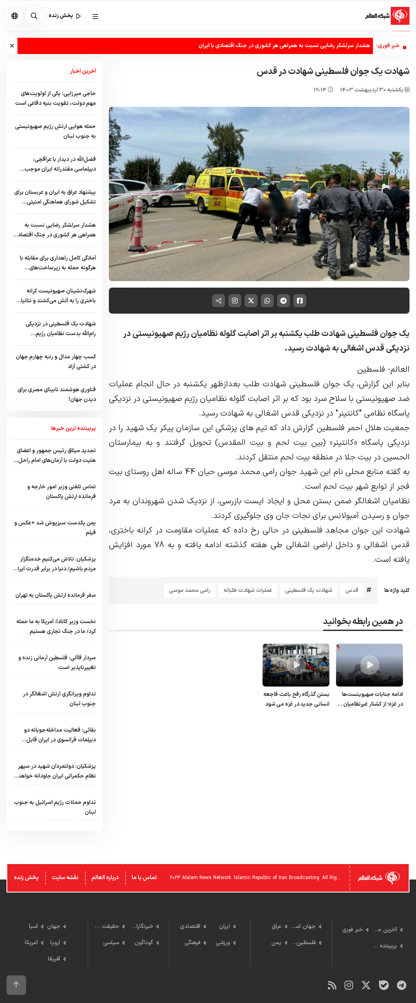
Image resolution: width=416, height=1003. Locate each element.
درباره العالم (105, 877)
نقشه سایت (65, 877)
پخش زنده (26, 877)
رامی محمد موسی (189, 590)
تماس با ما (144, 877)
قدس (351, 590)
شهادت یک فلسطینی (308, 590)
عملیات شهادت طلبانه (247, 590)
